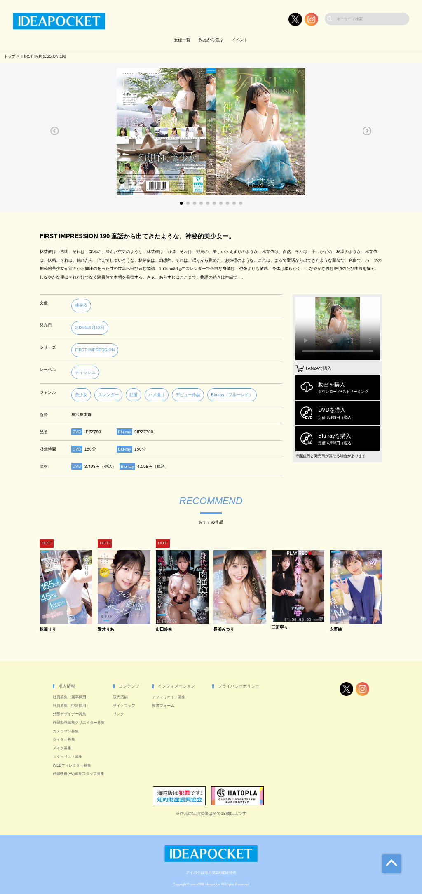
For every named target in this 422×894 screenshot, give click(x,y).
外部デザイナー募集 (69, 714)
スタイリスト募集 (67, 757)
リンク (118, 714)
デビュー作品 (188, 394)
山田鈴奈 (164, 629)
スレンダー (108, 394)
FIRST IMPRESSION (95, 349)
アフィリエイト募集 (168, 697)
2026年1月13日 (90, 327)
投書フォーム (163, 706)
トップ (9, 56)
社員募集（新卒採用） (71, 697)
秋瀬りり (48, 629)
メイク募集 (62, 748)
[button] (54, 131)
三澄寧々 (280, 627)
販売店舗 (120, 697)
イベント (240, 40)
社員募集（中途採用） (71, 706)
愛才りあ (106, 629)
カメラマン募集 (66, 731)
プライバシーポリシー (238, 686)
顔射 (133, 394)
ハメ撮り (156, 394)
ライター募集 (64, 739)
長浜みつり (223, 629)
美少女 (81, 394)
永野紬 (336, 629)
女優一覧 (182, 40)
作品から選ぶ (211, 40)
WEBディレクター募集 (72, 765)
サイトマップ (124, 706)
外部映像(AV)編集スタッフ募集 (78, 774)
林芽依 (81, 305)
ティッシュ (85, 372)
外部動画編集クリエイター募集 (79, 722)
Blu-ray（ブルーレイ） (232, 394)
